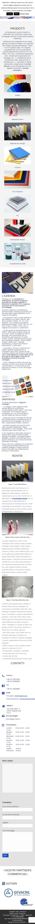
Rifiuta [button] (16, 14)
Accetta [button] (10, 14)
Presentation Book (19, 498)
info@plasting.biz (21, 696)
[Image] (17, 83)
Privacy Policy (24, 14)
